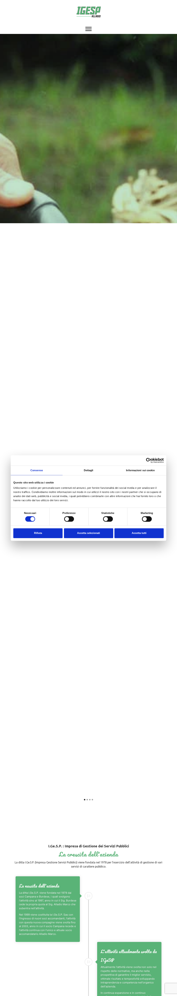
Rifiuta (38, 533)
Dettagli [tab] (88, 470)
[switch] (69, 519)
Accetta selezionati (88, 533)
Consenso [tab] (36, 470)
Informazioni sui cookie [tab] (140, 470)
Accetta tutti (139, 533)
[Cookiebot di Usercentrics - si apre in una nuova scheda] (148, 460)
